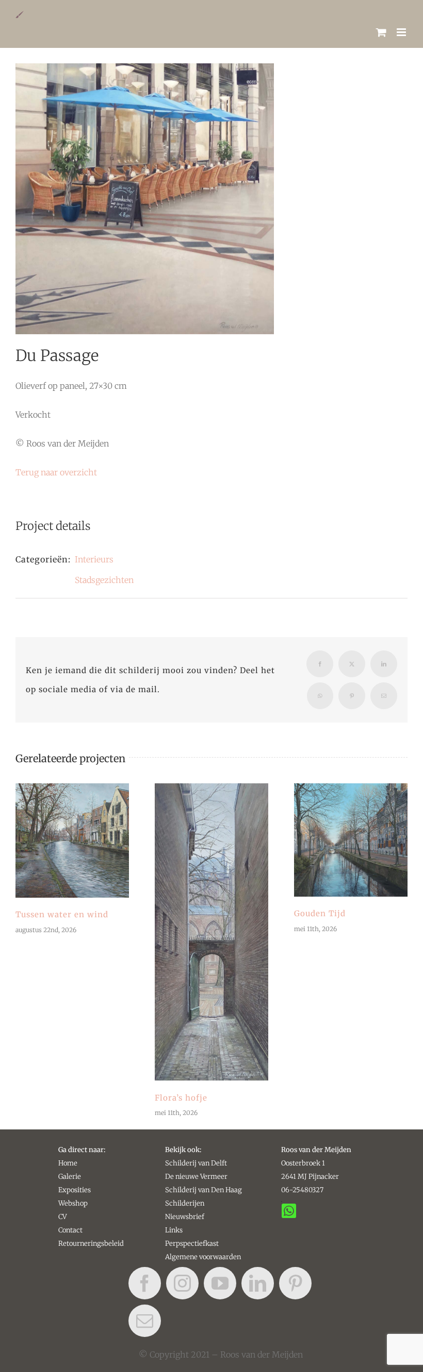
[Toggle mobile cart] (381, 32)
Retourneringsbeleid (91, 1243)
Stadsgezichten (104, 580)
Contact (70, 1230)
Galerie (69, 1176)
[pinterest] (295, 1283)
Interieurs (94, 559)
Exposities (74, 1190)
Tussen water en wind (72, 840)
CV (62, 1216)
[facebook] (144, 1283)
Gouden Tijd (350, 840)
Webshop (73, 1203)
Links (174, 1230)
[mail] (144, 1321)
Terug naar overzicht (56, 472)
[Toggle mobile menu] (402, 32)
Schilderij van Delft (196, 1163)
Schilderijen (184, 1203)
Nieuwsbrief (184, 1216)
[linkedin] (257, 1283)
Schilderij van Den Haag (203, 1190)
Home (67, 1163)
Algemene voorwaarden (203, 1257)
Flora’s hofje (211, 932)
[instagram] (182, 1283)
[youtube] (220, 1283)
